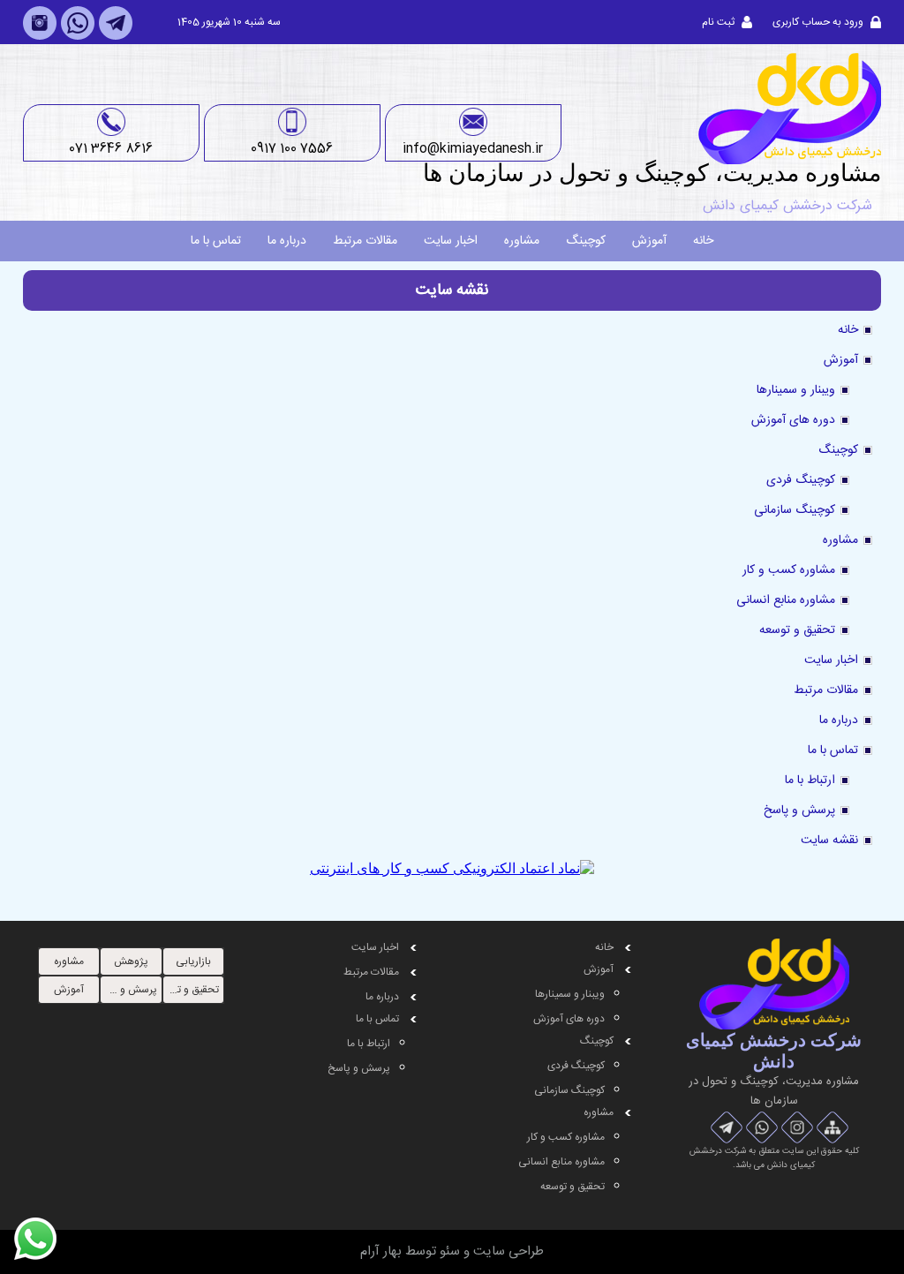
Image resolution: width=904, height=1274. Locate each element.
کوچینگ (586, 241)
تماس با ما (216, 241)
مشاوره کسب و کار (788, 570)
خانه (703, 241)
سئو (450, 1251)
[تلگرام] (115, 37)
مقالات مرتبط (365, 241)
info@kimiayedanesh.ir (473, 149)
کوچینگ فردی (800, 480)
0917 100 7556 (292, 149)
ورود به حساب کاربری (817, 22)
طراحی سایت (508, 1251)
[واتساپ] (77, 37)
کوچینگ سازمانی (794, 510)
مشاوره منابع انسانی (785, 600)
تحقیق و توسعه (797, 630)
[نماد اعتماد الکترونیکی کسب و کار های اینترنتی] (452, 868)
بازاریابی (193, 961)
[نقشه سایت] (832, 1128)
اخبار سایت (451, 241)
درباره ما (286, 241)
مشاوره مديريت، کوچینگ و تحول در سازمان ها (652, 173)
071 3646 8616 (111, 149)
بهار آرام (381, 1251)
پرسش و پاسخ (799, 810)
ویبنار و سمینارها (796, 390)
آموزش (649, 241)
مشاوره (521, 241)
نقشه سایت (829, 840)
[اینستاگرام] (39, 37)
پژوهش (131, 961)
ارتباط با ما (810, 780)
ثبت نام (718, 22)
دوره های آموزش (793, 420)
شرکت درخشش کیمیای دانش (787, 206)
